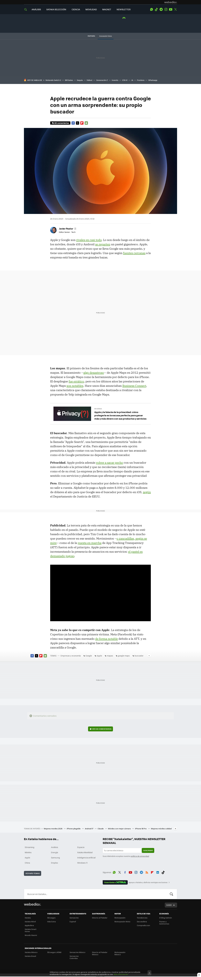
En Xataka (98, 409)
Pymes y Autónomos (164, 922)
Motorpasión (119, 917)
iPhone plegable (74, 828)
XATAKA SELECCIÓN (56, 9)
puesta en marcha (89, 543)
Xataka (28, 917)
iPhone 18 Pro (141, 828)
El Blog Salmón (165, 917)
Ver (101, 729)
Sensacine (74, 917)
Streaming (29, 847)
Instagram (166, 9)
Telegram (161, 9)
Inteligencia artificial (86, 857)
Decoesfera (142, 921)
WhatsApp (151, 9)
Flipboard (82, 123)
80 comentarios (61, 123)
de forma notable (106, 639)
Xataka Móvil (30, 921)
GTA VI (124, 80)
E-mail (86, 123)
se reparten (102, 244)
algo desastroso (93, 372)
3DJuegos (51, 917)
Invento (115, 80)
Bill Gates (69, 80)
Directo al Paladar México (99, 953)
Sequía (80, 80)
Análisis (54, 847)
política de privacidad (140, 856)
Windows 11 (82, 862)
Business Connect (134, 386)
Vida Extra (51, 921)
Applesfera (29, 925)
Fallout (89, 80)
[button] (67, 228)
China (27, 862)
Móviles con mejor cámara (119, 828)
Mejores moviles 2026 (53, 828)
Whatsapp (152, 80)
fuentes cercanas (134, 253)
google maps (124, 655)
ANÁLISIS (36, 9)
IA (132, 80)
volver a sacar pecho (109, 462)
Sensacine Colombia (74, 957)
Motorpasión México (119, 953)
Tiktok (156, 9)
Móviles (28, 852)
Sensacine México (77, 952)
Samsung (55, 857)
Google (88, 655)
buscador (139, 655)
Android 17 (89, 828)
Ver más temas (32, 873)
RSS (147, 872)
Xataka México (31, 952)
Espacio (80, 847)
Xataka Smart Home (30, 930)
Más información (121, 974)
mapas (110, 655)
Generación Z (102, 80)
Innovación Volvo (105, 36)
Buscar (171, 894)
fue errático (76, 381)
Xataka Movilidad (85, 852)
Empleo (54, 862)
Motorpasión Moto (122, 921)
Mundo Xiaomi (31, 935)
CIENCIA (76, 9)
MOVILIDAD (91, 9)
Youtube (170, 9)
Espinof (73, 921)
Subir (169, 905)
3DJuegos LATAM (54, 952)
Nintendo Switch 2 (53, 80)
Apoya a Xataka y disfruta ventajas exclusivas (148, 882)
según (147, 492)
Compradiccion (143, 925)
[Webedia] (170, 2)
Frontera (140, 80)
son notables (74, 386)
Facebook (73, 123)
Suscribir (148, 850)
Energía (54, 852)
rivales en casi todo (89, 240)
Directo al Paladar (99, 917)
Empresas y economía (71, 655)
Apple (99, 655)
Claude (101, 828)
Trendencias (142, 917)
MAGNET (106, 9)
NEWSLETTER (124, 9)
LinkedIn (157, 872)
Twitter (175, 9)
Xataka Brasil (30, 956)
